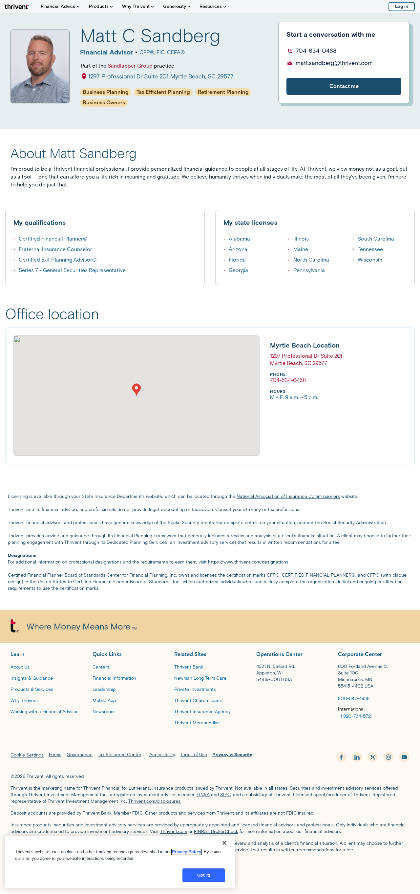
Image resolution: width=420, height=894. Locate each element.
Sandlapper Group (130, 66)
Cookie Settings (27, 755)
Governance (80, 754)
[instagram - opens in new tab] (388, 757)
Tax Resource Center (119, 754)
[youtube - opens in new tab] (404, 757)
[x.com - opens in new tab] (372, 757)
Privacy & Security (232, 754)
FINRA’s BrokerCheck (216, 831)
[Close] (224, 843)
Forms (55, 754)
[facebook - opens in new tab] (341, 757)
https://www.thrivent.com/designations (248, 562)
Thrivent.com (173, 831)
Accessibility (162, 754)
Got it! (203, 875)
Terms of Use (193, 754)
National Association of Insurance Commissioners (288, 496)
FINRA (203, 795)
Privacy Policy (186, 851)
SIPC (225, 795)
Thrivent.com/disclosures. (154, 801)
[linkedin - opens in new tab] (357, 757)
